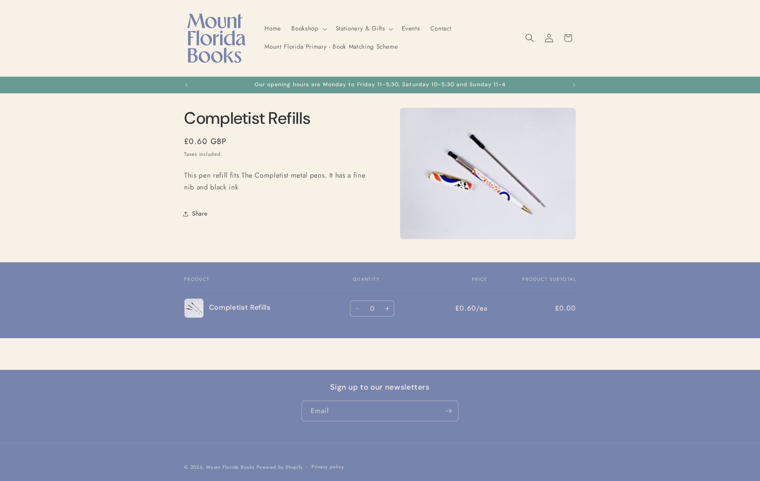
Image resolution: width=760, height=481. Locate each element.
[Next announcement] (574, 85)
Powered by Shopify (279, 467)
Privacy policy (328, 466)
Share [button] (199, 213)
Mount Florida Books (230, 467)
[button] (308, 29)
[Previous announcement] (186, 85)
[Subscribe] (448, 411)
